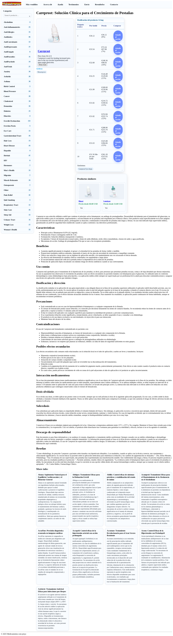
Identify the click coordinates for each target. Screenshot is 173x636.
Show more (42, 65)
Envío (86, 4)
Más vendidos (32, 4)
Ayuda (60, 4)
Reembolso (100, 4)
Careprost (44, 51)
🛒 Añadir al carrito (118, 36)
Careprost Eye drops (85, 169)
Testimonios (73, 4)
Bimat (81, 201)
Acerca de (47, 4)
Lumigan (106, 201)
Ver (81, 208)
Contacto (114, 4)
